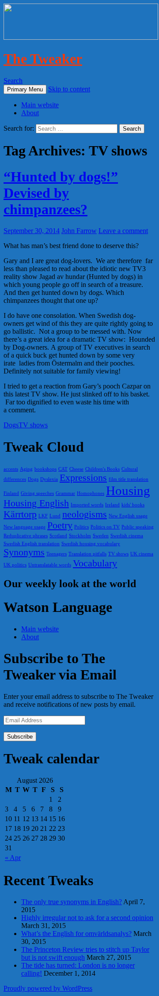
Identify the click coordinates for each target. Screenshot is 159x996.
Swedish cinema (126, 535)
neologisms (84, 514)
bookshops (45, 469)
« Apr (13, 857)
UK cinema (141, 553)
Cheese (76, 469)
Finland (11, 493)
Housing (128, 490)
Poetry (59, 525)
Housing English (36, 503)
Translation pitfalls (87, 553)
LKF (43, 515)
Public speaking (137, 526)
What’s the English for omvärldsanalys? (76, 933)
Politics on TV (105, 526)
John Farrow (79, 230)
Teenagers (56, 553)
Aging (26, 469)
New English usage (128, 515)
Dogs (11, 425)
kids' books (132, 504)
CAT (63, 469)
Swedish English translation (32, 543)
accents (11, 469)
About (30, 113)
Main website (40, 105)
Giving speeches (37, 493)
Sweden (101, 535)
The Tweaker (43, 59)
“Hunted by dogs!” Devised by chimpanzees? (61, 193)
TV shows (33, 425)
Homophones (90, 493)
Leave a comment (123, 230)
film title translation (128, 479)
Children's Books (102, 469)
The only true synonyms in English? (71, 901)
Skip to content (69, 89)
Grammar (65, 493)
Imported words (87, 504)
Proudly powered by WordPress (48, 988)
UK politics (15, 564)
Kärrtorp (20, 514)
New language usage (24, 526)
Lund (55, 515)
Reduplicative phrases (26, 535)
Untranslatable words (49, 564)
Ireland (112, 504)
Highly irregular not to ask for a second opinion (87, 917)
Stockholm (80, 535)
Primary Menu (25, 89)
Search (13, 80)
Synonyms (24, 552)
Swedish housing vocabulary (90, 543)
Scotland (58, 535)
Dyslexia (49, 479)
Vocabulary (95, 563)
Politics (81, 526)
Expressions (83, 477)
